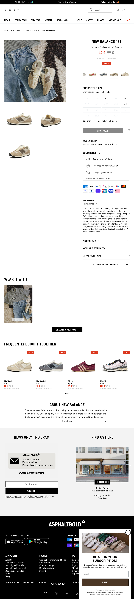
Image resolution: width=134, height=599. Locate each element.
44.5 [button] (116, 109)
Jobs (7, 573)
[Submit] (90, 10)
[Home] (67, 523)
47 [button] (106, 115)
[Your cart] (128, 10)
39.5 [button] (87, 104)
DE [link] (10, 10)
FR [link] (18, 10)
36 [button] (87, 98)
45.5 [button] (87, 115)
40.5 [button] (106, 104)
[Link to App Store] (15, 541)
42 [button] (125, 104)
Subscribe (32, 491)
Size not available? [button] (106, 121)
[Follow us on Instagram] (45, 593)
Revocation (44, 562)
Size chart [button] (87, 121)
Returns (75, 570)
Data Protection (46, 567)
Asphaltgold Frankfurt (15, 565)
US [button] (103, 91)
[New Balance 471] (92, 74)
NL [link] (14, 10)
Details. (108, 178)
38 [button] (116, 98)
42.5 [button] (87, 109)
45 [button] (125, 109)
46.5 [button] (97, 115)
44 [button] (106, 109)
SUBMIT (105, 582)
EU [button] (97, 91)
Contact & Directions (15, 562)
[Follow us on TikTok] (56, 593)
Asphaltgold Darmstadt (16, 567)
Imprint (42, 570)
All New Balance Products (106, 264)
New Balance (103, 41)
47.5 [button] (116, 115)
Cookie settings (46, 565)
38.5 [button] (125, 98)
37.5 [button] (106, 98)
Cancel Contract (58, 584)
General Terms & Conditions (52, 559)
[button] (129, 41)
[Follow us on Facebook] (67, 593)
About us (9, 559)
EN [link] (6, 10)
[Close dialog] (128, 532)
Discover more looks (66, 330)
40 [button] (96, 104)
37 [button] (97, 98)
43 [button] (97, 109)
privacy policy (43, 496)
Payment (76, 565)
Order (75, 562)
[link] (117, 10)
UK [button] (108, 91)
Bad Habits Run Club (14, 570)
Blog (7, 576)
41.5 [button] (116, 104)
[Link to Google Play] (38, 541)
